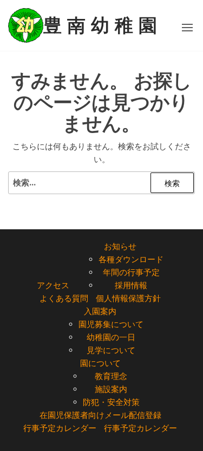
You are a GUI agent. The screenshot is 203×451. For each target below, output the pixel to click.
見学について (111, 350)
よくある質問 (64, 298)
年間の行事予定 (131, 272)
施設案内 (111, 389)
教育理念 (111, 376)
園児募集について (110, 324)
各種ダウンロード (131, 259)
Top (193, 441)
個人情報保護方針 (128, 298)
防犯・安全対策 (111, 402)
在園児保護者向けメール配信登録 (100, 415)
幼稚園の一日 (111, 337)
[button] (187, 27)
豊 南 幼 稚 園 (100, 25)
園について (100, 363)
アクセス (53, 285)
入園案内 (100, 311)
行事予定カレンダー (59, 428)
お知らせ (120, 246)
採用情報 (131, 285)
